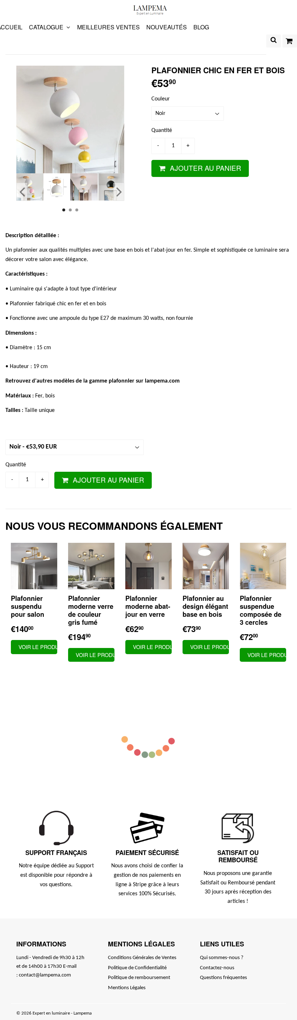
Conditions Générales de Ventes (142, 958)
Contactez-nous (217, 968)
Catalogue (47, 27)
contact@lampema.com (45, 975)
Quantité (161, 130)
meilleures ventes (108, 27)
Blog (201, 27)
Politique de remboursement (139, 977)
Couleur (160, 99)
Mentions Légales (127, 988)
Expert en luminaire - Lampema (62, 1013)
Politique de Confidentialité (137, 968)
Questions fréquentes (223, 977)
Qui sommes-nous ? (221, 958)
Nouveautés (166, 27)
